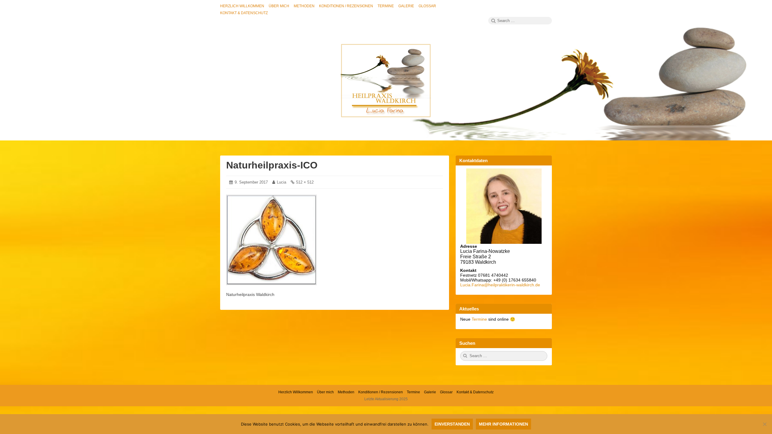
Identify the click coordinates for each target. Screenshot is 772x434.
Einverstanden (452, 424)
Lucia (281, 182)
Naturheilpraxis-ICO (272, 165)
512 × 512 (305, 182)
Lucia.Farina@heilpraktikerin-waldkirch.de (500, 284)
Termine (480, 319)
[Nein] (764, 424)
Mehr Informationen (503, 424)
